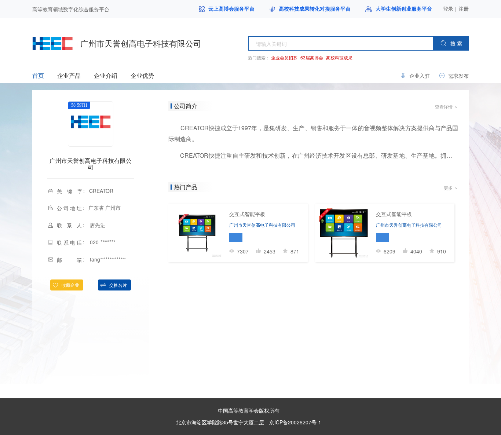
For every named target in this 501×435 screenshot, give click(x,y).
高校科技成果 (339, 57)
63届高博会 (311, 57)
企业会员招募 (284, 57)
